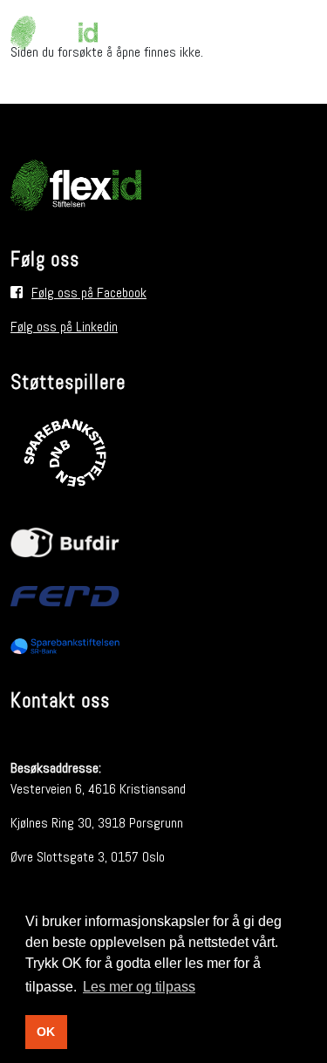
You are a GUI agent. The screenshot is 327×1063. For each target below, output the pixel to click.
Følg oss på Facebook (88, 292)
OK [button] (46, 1032)
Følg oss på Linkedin (64, 326)
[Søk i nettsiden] (300, 33)
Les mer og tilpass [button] (139, 986)
